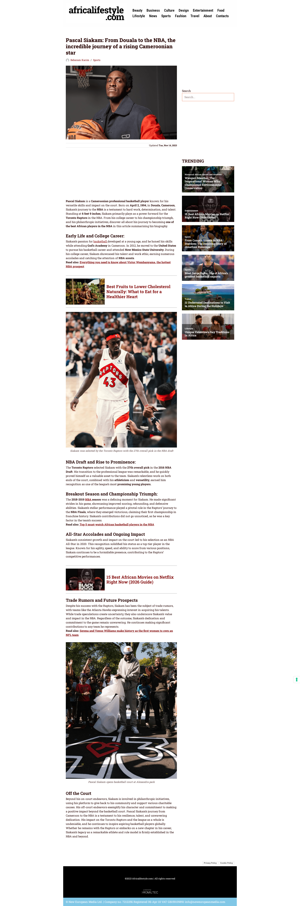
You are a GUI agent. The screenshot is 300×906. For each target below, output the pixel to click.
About (207, 16)
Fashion (180, 16)
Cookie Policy (226, 863)
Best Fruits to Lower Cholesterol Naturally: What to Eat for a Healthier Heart (138, 291)
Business (153, 10)
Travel (194, 16)
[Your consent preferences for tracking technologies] (296, 679)
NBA (88, 499)
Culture (169, 10)
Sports (166, 16)
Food (220, 10)
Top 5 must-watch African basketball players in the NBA (116, 524)
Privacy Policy (210, 863)
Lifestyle (138, 16)
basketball (100, 241)
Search (186, 91)
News (153, 16)
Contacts (222, 16)
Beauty (137, 10)
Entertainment (203, 10)
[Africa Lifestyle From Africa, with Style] (96, 13)
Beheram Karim (79, 60)
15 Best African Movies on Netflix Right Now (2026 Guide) (140, 579)
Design (184, 10)
